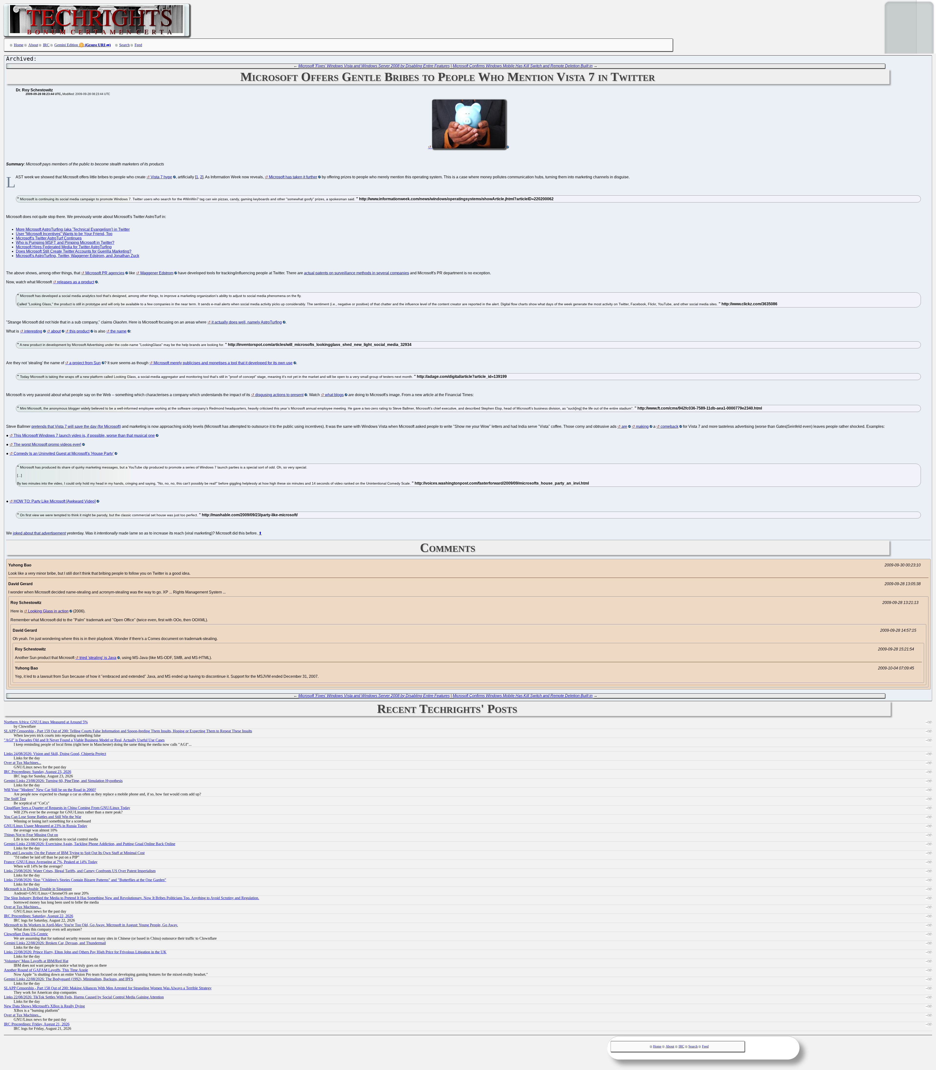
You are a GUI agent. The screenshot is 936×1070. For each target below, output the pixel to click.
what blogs (334, 395)
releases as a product (75, 282)
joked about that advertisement (39, 533)
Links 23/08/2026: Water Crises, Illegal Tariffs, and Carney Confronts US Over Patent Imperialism (80, 871)
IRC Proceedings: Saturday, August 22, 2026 (38, 916)
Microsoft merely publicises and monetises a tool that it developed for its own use (223, 363)
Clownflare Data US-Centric (26, 934)
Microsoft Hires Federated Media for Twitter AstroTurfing (64, 247)
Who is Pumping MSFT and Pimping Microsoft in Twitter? (65, 242)
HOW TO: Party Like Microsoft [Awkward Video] (55, 501)
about (56, 331)
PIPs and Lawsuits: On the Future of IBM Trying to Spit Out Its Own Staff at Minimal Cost (74, 853)
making (642, 426)
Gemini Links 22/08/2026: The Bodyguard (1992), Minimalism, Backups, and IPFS (68, 979)
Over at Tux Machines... (22, 763)
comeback (669, 426)
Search (124, 45)
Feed (138, 45)
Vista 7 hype (161, 177)
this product (79, 331)
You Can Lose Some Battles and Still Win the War (42, 817)
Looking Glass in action (48, 611)
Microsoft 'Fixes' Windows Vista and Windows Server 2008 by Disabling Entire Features (374, 66)
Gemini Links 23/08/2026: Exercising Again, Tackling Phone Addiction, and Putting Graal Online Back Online (89, 844)
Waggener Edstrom (156, 273)
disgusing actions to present (279, 395)
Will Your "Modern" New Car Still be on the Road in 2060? (50, 790)
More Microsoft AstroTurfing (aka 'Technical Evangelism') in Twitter (73, 229)
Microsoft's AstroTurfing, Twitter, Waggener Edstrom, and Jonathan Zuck (77, 256)
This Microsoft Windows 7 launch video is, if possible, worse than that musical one (84, 435)
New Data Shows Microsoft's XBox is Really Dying (44, 1006)
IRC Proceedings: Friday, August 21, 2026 (36, 1024)
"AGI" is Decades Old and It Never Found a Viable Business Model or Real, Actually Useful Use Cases (84, 740)
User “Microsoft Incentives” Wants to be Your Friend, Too (64, 234)
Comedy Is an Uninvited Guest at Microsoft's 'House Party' (64, 453)
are (624, 426)
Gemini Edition (66, 45)
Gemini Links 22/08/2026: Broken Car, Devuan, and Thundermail (55, 943)
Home (18, 45)
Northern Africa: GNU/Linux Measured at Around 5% (46, 722)
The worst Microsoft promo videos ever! (47, 444)
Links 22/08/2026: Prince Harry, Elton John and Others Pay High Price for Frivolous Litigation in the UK (85, 952)
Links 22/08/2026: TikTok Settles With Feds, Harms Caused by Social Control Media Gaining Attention (84, 997)
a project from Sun (85, 363)
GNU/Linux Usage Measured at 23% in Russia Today (45, 826)
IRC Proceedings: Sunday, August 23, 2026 (37, 772)
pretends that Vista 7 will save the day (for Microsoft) (76, 426)
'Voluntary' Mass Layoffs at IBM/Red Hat (36, 961)
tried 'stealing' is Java (97, 658)
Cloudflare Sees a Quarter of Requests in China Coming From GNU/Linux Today (67, 808)
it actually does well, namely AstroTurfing (247, 322)
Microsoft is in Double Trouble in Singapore (38, 889)
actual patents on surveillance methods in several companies (356, 273)
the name (118, 331)
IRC (46, 45)
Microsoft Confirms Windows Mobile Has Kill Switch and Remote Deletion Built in (523, 66)
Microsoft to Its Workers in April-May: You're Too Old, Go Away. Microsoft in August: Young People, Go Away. (91, 925)
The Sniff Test (15, 799)
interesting (33, 331)
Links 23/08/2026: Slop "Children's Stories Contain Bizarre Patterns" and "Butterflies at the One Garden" (85, 880)
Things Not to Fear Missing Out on (31, 835)
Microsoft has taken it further (293, 177)
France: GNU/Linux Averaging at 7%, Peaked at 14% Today (51, 862)
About (33, 45)
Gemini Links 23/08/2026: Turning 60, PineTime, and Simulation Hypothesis (63, 781)
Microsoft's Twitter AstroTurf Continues (49, 238)
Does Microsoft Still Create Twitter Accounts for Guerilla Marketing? (73, 251)
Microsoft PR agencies (104, 273)
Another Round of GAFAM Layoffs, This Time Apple (46, 970)
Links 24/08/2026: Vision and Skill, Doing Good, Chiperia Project (55, 754)
